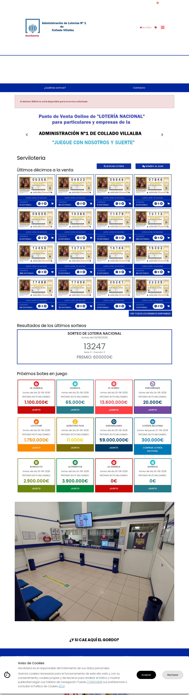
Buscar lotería (115, 166)
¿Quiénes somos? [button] (55, 87)
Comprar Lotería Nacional (152, 449)
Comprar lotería (22, 656)
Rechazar (172, 675)
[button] (27, 135)
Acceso (146, 27)
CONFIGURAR (94, 682)
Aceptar (146, 675)
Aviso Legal (129, 656)
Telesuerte (128, 653)
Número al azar (154, 166)
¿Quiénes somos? (22, 653)
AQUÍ (62, 686)
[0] (156, 27)
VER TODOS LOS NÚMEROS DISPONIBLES (150, 313)
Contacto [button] (139, 87)
